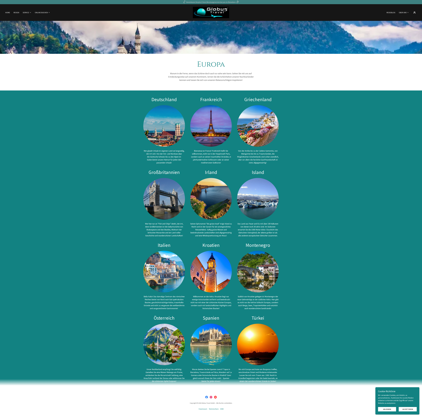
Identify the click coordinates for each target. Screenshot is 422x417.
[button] (27, 12)
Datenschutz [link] (214, 409)
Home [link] (7, 12)
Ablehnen (387, 409)
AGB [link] (222, 409)
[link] (211, 12)
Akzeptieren (407, 409)
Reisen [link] (16, 12)
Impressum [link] (203, 409)
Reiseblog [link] (391, 12)
